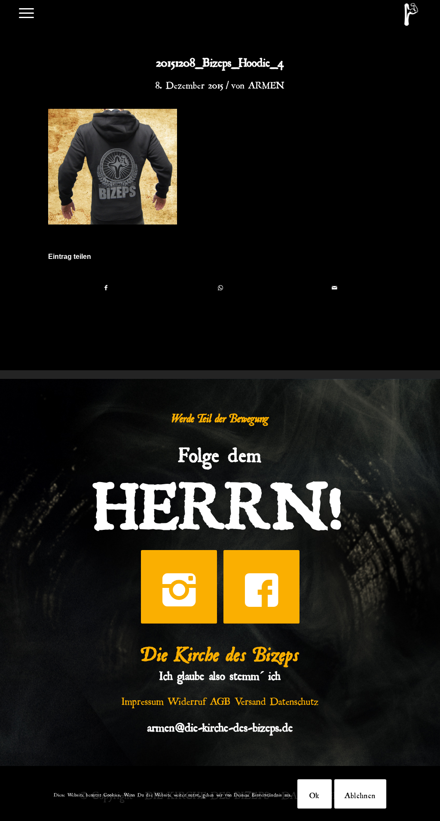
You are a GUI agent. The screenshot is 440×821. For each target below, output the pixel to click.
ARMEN (266, 83)
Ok (314, 794)
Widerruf (187, 699)
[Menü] (26, 12)
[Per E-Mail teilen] (334, 287)
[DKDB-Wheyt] (411, 14)
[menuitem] (26, 12)
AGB (220, 699)
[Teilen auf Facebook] (106, 287)
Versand (250, 699)
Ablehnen (360, 794)
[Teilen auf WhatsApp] (220, 287)
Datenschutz (294, 699)
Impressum (143, 699)
